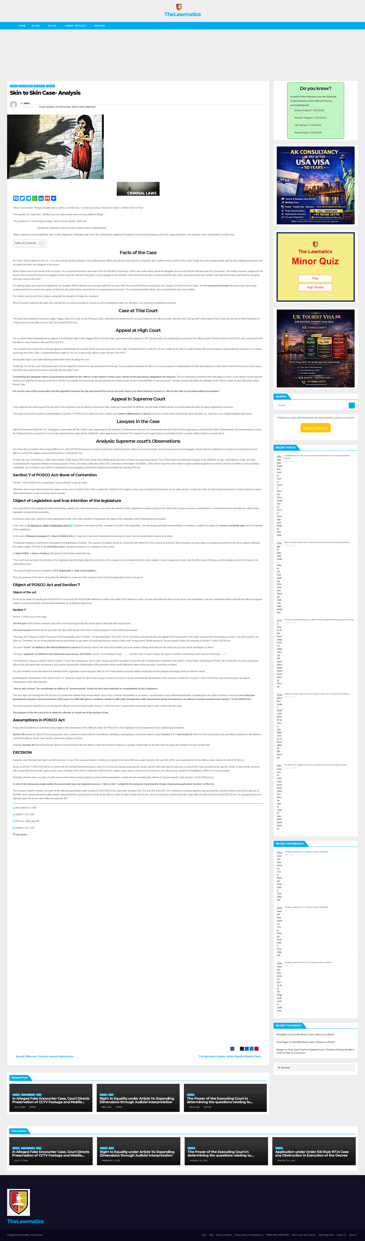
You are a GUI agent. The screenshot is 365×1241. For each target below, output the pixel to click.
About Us (353, 1235)
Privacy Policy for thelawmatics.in (249, 1235)
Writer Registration (326, 1235)
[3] (48, 553)
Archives (285, 1067)
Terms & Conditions (224, 1235)
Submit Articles (75, 25)
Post (39, 1095)
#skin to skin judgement (84, 107)
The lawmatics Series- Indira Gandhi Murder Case (230, 1056)
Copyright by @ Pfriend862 (18, 1235)
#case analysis (46, 107)
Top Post (50, 86)
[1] (14, 808)
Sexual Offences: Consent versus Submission (44, 1056)
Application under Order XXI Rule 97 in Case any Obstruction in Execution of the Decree (316, 694)
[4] (95, 570)
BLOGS (52, 25)
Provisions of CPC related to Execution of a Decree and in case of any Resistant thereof (315, 765)
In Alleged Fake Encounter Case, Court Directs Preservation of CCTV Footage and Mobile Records (50, 1102)
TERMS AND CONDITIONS (277, 1235)
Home (22, 25)
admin (32, 1107)
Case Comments (25, 86)
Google (280, 1049)
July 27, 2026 (21, 1161)
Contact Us (341, 1235)
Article (14, 86)
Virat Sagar (282, 1042)
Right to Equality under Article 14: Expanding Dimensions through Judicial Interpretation (137, 1100)
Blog (211, 1235)
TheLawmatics (182, 14)
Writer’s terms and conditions (304, 1235)
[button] (356, 25)
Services (100, 25)
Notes (36, 25)
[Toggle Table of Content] (40, 243)
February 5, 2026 (111, 1161)
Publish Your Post (315, 428)
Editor (27, 103)
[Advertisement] (182, 51)
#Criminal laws (63, 107)
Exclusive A (39, 86)
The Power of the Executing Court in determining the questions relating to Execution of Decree (218, 1102)
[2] (74, 536)
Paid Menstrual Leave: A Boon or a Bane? (313, 1034)
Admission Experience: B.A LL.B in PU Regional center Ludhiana (307, 962)
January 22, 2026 (198, 1161)
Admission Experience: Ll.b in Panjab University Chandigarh (306, 852)
